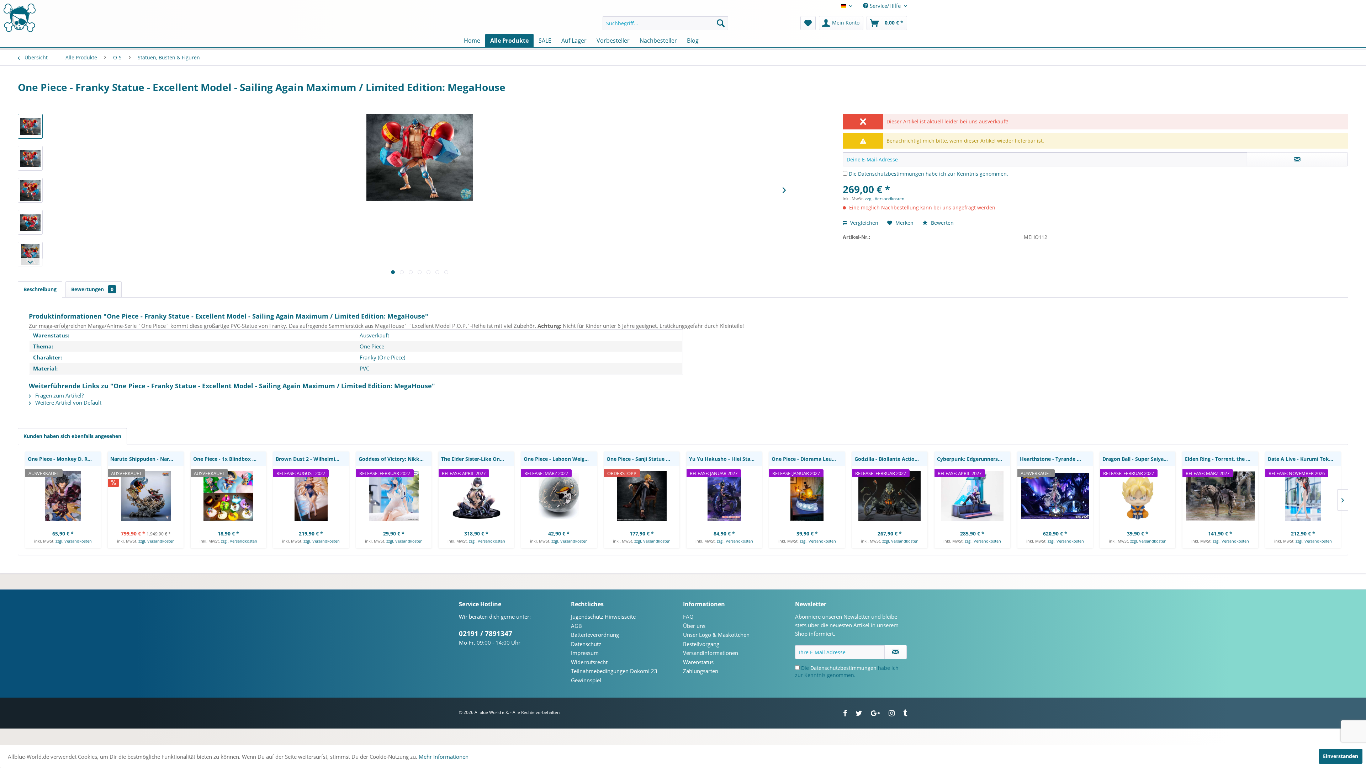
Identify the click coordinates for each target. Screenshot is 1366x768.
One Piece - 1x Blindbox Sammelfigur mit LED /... (229, 458)
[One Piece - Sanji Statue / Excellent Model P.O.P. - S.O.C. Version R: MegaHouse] (642, 496)
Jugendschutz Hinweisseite (603, 616)
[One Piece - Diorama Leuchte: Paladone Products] (807, 496)
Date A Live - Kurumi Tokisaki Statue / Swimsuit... (1304, 458)
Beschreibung (40, 289)
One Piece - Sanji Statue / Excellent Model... (643, 458)
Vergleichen (863, 222)
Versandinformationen (710, 652)
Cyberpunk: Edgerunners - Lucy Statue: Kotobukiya (973, 458)
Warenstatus (698, 662)
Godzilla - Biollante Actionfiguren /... (890, 458)
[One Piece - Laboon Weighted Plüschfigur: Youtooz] (559, 496)
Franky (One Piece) (382, 357)
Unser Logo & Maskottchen (716, 634)
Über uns (694, 625)
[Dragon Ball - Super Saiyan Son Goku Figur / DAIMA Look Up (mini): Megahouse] (1137, 496)
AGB (576, 625)
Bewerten (942, 222)
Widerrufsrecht (589, 662)
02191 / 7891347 (485, 633)
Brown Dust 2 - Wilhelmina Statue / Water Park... (312, 458)
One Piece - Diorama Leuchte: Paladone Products (808, 458)
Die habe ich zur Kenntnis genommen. (928, 173)
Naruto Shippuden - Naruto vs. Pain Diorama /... (146, 458)
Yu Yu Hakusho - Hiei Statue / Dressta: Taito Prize (725, 458)
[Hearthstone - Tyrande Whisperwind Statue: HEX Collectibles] (1055, 496)
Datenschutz (586, 643)
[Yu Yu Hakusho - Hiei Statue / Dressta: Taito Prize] (724, 496)
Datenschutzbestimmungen (891, 173)
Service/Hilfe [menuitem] (885, 5)
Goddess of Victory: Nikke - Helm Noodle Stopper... (395, 458)
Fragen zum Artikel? (59, 395)
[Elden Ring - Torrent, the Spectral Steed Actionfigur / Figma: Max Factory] (1220, 496)
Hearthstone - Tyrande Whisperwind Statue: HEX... (1056, 458)
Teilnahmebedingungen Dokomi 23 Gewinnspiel (614, 675)
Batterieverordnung (595, 634)
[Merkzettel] (808, 23)
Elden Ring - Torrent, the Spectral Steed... (1221, 458)
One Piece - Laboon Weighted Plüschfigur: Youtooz (560, 458)
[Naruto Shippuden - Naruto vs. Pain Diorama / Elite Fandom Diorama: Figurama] (145, 496)
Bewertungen (92, 289)
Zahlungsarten (700, 670)
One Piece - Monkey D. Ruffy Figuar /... (64, 458)
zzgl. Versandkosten (884, 199)
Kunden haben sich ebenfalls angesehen (72, 436)
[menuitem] (665, 23)
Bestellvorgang (701, 643)
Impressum (585, 652)
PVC (364, 368)
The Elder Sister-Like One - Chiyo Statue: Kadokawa (477, 458)
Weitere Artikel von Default (67, 402)
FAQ (688, 616)
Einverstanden (1340, 756)
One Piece (372, 346)
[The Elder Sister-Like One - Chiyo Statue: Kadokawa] (476, 496)
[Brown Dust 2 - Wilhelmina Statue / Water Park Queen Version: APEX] (311, 496)
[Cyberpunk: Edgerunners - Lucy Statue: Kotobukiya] (972, 496)
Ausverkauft (374, 335)
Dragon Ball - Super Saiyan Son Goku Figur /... (1138, 458)
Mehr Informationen (443, 756)
